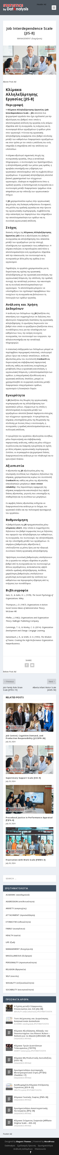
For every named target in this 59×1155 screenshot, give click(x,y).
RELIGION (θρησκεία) (16, 969)
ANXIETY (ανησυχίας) (16, 908)
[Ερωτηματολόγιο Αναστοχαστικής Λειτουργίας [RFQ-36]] (9, 1110)
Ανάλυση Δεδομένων (23, 1149)
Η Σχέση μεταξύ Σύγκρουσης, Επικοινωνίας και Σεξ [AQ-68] (28, 1007)
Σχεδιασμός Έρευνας (26, 1145)
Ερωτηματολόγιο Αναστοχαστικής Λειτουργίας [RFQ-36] (31, 1109)
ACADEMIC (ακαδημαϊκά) (18, 894)
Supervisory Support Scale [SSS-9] (23, 778)
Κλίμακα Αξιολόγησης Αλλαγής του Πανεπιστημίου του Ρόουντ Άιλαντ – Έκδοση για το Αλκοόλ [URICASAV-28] (32, 1033)
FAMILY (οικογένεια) (15, 928)
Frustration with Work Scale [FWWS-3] (26, 859)
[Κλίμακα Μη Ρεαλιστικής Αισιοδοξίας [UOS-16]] (9, 1059)
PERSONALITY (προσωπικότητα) (21, 962)
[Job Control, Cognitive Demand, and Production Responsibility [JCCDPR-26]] (29, 717)
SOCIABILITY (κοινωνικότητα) (20, 989)
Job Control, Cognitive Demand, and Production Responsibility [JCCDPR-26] (26, 736)
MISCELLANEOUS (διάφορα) (19, 955)
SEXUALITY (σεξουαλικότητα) (20, 983)
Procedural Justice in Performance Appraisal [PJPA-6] (29, 818)
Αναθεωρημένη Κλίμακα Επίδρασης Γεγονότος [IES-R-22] (31, 1086)
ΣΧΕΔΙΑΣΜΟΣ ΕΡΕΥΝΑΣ (22, 1038)
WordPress (49, 1141)
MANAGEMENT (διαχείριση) (29, 38)
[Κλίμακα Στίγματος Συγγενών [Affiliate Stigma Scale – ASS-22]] (9, 1122)
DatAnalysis (10, 1145)
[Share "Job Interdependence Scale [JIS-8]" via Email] (32, 665)
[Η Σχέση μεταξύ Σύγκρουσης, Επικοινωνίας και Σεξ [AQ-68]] (9, 1008)
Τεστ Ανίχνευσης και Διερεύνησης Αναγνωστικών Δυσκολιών (31, 1019)
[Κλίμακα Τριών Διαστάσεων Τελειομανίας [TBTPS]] (9, 1047)
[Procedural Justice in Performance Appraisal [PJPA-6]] (29, 799)
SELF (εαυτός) (12, 976)
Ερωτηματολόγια (45, 1145)
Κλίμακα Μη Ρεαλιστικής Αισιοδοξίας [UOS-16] (32, 1059)
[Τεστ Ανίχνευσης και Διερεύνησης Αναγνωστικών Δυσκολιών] (9, 1020)
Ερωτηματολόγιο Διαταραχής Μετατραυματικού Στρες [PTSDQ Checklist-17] (30, 1072)
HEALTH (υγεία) (13, 935)
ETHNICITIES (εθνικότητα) (18, 922)
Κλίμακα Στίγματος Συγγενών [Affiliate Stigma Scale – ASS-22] (32, 1121)
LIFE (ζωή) (10, 942)
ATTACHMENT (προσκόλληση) (20, 915)
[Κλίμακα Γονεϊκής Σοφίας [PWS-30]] (9, 1099)
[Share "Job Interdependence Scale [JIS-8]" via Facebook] (27, 665)
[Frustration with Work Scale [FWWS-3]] (29, 841)
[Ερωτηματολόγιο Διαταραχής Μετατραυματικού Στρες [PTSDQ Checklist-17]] (9, 1072)
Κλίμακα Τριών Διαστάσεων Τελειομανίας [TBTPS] (28, 1046)
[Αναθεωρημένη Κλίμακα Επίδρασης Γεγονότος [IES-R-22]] (9, 1086)
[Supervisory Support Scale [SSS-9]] (29, 759)
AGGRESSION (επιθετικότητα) (20, 901)
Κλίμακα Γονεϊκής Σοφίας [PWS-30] (31, 1097)
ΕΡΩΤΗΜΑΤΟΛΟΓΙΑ (44, 1011)
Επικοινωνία (40, 1149)
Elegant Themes (23, 1141)
